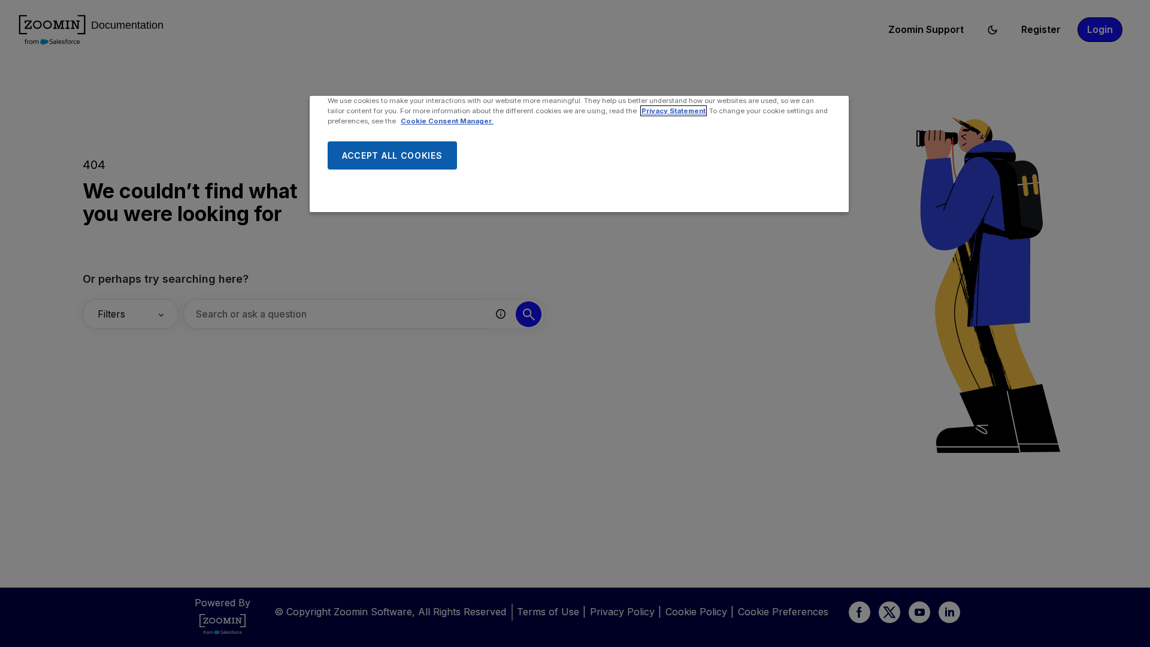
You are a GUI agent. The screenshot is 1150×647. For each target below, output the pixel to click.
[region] (579, 154)
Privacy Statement (673, 111)
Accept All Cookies (392, 155)
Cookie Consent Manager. (447, 121)
